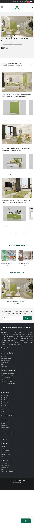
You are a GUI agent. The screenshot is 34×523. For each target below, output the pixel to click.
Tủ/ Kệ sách (4, 467)
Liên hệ (3, 364)
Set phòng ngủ (5, 439)
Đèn (2, 413)
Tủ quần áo (4, 425)
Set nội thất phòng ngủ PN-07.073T (15, 301)
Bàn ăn (3, 446)
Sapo (20, 482)
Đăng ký (21, 1)
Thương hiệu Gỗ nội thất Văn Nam (12, 44)
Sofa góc (3, 403)
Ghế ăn (3, 448)
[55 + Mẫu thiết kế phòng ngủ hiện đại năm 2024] (25, 255)
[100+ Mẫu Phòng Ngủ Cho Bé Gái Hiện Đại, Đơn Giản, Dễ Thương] (8, 255)
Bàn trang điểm (5, 431)
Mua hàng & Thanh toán (7, 373)
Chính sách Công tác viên (8, 381)
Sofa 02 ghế (4, 396)
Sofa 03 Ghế (4, 397)
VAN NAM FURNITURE (22, 480)
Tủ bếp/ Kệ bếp (5, 454)
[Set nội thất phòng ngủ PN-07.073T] (17, 288)
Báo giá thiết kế (5, 360)
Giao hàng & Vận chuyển (8, 383)
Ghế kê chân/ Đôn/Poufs (8, 415)
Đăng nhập (15, 1)
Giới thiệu (4, 356)
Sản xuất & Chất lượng (7, 358)
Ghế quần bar (5, 450)
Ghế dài (3, 452)
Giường (3, 423)
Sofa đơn (3, 399)
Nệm (2, 435)
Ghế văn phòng (5, 465)
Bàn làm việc (4, 463)
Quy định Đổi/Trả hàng (7, 377)
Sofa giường (4, 401)
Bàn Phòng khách (6, 405)
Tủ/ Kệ (3, 411)
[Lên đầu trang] (30, 518)
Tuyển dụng (4, 362)
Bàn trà (3, 407)
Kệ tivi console (5, 409)
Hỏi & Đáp (4, 366)
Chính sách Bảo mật (6, 379)
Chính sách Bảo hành (7, 375)
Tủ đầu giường (5, 427)
